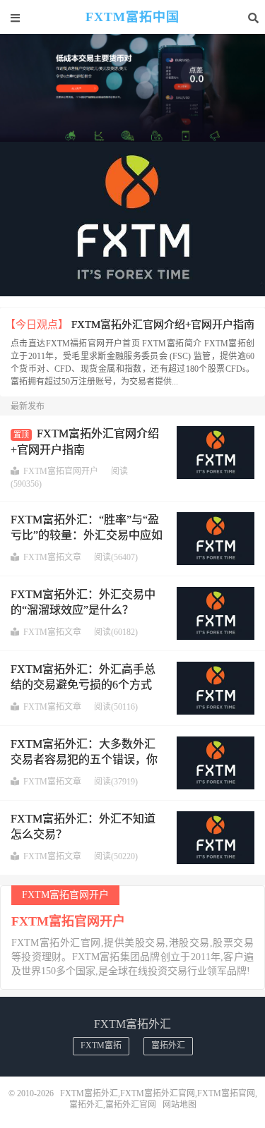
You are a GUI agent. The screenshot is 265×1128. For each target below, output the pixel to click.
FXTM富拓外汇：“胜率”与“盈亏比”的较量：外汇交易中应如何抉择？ (87, 535)
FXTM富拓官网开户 (60, 471)
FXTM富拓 (101, 1045)
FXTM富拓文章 (52, 557)
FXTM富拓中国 (132, 17)
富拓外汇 (168, 1045)
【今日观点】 (37, 324)
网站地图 (179, 1105)
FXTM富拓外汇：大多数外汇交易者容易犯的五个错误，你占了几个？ (84, 760)
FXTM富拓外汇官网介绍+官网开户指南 (162, 324)
